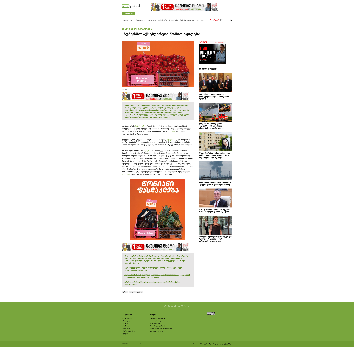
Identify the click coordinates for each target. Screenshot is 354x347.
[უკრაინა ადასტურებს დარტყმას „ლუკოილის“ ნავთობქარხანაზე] (215, 171)
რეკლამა (146, 28)
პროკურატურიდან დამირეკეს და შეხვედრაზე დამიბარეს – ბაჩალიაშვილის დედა (215, 238)
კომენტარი (162, 20)
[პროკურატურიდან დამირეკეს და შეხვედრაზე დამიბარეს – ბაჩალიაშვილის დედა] (215, 225)
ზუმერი (125, 292)
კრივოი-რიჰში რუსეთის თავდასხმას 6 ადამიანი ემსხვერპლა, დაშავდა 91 (211, 125)
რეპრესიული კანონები (158, 326)
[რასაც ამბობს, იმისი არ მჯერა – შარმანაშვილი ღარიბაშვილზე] (215, 198)
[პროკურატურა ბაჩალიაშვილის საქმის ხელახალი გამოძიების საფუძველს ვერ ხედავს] (215, 142)
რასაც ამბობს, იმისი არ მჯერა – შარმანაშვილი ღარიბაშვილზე (214, 210)
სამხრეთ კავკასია (187, 20)
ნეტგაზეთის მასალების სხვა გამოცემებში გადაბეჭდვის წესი (212, 344)
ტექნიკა (140, 292)
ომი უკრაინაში (155, 323)
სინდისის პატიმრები (157, 318)
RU (222, 20)
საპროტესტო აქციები (157, 321)
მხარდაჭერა (128, 13)
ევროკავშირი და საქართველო (161, 328)
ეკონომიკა (152, 20)
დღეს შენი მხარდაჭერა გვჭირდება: (139, 275)
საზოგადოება (140, 20)
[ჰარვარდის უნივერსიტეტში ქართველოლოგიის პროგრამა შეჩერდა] (215, 83)
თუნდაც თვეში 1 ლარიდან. (148, 277)
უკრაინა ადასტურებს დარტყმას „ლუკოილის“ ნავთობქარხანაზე (215, 183)
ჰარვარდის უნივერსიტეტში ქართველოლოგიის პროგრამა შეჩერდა (214, 96)
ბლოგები (200, 20)
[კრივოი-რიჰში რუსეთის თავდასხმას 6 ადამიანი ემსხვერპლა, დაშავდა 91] (215, 112)
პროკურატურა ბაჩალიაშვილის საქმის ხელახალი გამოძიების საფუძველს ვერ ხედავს (214, 155)
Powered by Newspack (139, 344)
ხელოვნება (173, 20)
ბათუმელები (215, 20)
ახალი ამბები (127, 20)
